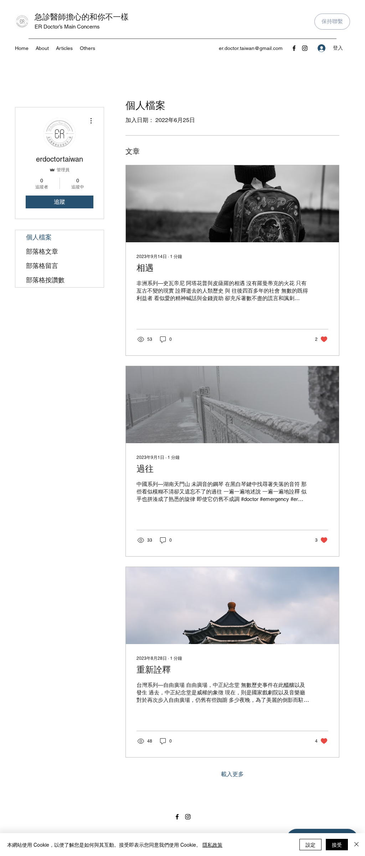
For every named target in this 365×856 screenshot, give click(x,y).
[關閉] (356, 844)
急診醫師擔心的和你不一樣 (82, 16)
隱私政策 (212, 844)
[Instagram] (304, 48)
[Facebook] (294, 48)
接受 (337, 844)
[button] (87, 48)
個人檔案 (39, 237)
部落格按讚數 (45, 280)
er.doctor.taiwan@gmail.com (251, 48)
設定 (310, 844)
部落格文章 (42, 251)
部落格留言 (42, 265)
